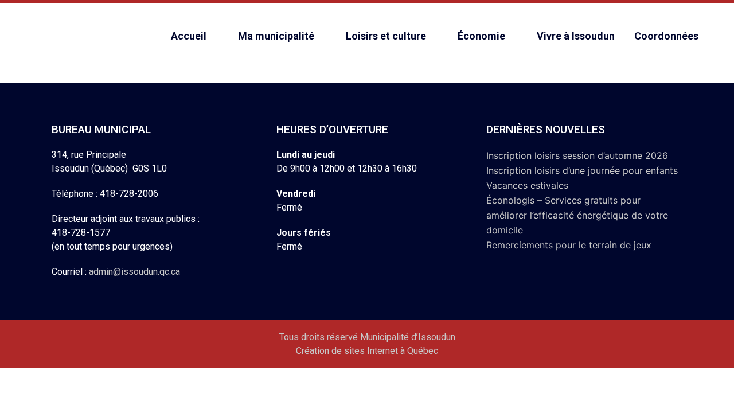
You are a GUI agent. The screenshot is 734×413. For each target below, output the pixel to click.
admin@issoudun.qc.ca (134, 271)
